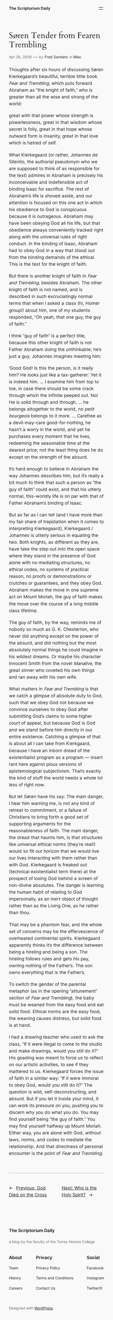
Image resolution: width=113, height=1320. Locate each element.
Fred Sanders (56, 57)
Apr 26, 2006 (20, 57)
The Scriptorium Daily (29, 8)
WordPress (43, 1308)
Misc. (77, 57)
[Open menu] (101, 8)
